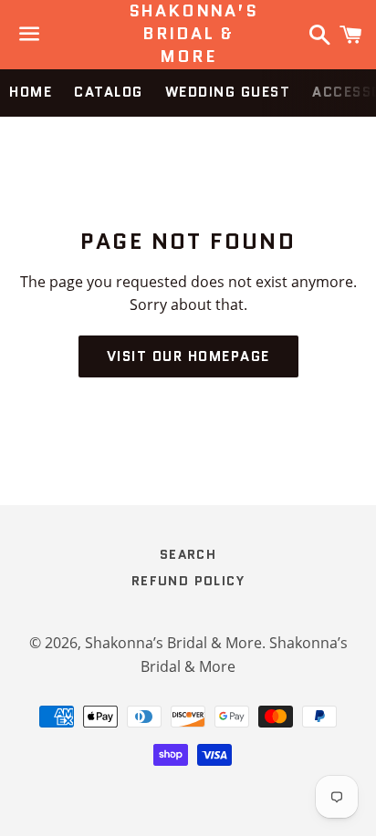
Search (188, 554)
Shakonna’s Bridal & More (188, 34)
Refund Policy (188, 581)
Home (30, 92)
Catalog (108, 92)
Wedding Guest (228, 92)
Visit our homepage (188, 356)
